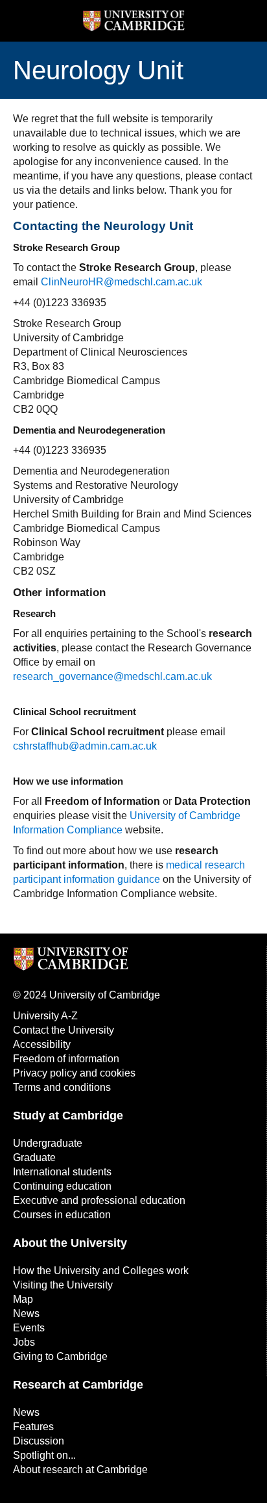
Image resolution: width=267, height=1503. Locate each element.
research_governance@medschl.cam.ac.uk (112, 676)
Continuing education (62, 1186)
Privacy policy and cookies (74, 1072)
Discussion (38, 1440)
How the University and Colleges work (101, 1270)
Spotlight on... (44, 1455)
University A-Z (45, 1015)
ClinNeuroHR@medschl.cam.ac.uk (121, 281)
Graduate (34, 1157)
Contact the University (63, 1030)
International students (62, 1171)
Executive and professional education (99, 1200)
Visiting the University (63, 1284)
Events (29, 1327)
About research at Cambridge (80, 1469)
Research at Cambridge (78, 1384)
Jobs (24, 1342)
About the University (70, 1242)
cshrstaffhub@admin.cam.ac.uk (85, 746)
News (26, 1313)
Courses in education (62, 1214)
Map (23, 1299)
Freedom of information (66, 1058)
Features (33, 1426)
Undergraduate (47, 1143)
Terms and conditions (62, 1087)
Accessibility (42, 1044)
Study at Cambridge (68, 1115)
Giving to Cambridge (60, 1356)
